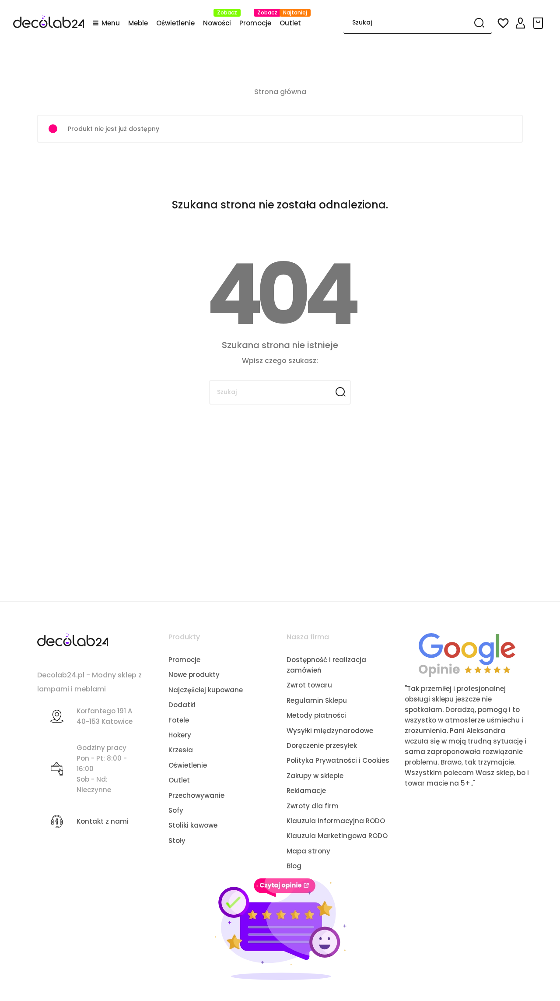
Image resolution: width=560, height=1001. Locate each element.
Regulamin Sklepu (317, 700)
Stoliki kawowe (192, 825)
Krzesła (180, 749)
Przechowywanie (196, 795)
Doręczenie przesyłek (322, 745)
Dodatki (182, 704)
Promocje (184, 659)
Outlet (179, 780)
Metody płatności (316, 715)
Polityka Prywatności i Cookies (338, 760)
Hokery (179, 735)
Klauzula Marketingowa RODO (337, 835)
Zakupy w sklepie (315, 775)
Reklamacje (306, 790)
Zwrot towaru (309, 685)
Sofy (175, 810)
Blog (294, 866)
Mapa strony (308, 851)
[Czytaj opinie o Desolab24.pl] (467, 654)
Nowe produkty (194, 674)
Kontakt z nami (103, 821)
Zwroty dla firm (313, 806)
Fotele (178, 720)
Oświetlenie (187, 765)
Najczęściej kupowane (205, 689)
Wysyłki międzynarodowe (330, 730)
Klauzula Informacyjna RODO (336, 820)
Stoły (177, 840)
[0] (539, 23)
